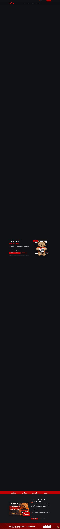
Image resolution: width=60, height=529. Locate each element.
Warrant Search (28, 3)
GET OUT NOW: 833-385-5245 (14, 252)
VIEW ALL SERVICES (34, 518)
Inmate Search (33, 3)
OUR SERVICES (23, 252)
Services (24, 3)
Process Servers (38, 3)
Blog (41, 3)
